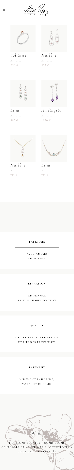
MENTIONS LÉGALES (24, 442)
